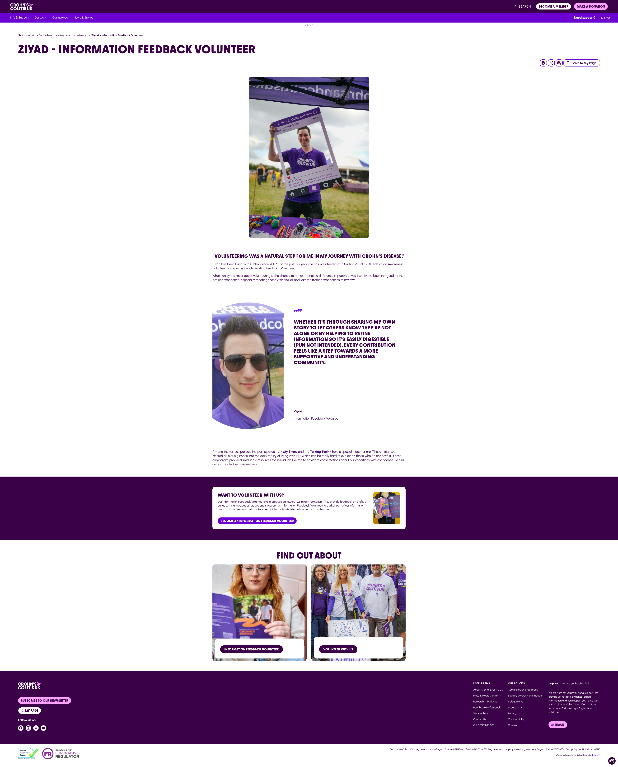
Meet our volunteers (72, 35)
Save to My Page (584, 63)
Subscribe (561, 63)
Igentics (596, 755)
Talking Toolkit (321, 452)
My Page (31, 710)
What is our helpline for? (575, 683)
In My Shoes (288, 452)
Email (607, 17)
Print (545, 63)
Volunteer (46, 35)
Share (551, 62)
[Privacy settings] (612, 761)
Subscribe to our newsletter (44, 700)
